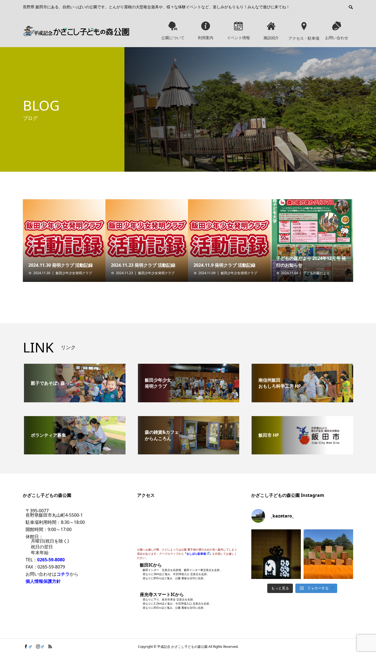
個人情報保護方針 (43, 581)
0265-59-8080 (51, 560)
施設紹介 (271, 37)
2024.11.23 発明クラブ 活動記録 (143, 265)
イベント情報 (238, 37)
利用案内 (205, 37)
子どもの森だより (316, 273)
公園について (172, 37)
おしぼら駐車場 (196, 554)
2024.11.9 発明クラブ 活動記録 (224, 265)
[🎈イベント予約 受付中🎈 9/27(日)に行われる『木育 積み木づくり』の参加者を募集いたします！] (328, 554)
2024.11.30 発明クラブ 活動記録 (60, 265)
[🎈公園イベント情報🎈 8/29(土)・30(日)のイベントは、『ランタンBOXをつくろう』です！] (276, 554)
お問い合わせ (336, 37)
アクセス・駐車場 (303, 38)
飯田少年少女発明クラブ (74, 273)
